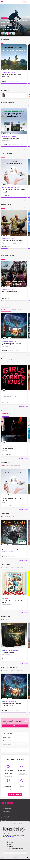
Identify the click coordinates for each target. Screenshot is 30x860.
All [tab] (1, 41)
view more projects (24, 86)
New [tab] (10, 413)
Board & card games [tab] (6, 309)
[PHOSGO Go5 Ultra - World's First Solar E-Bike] (14, 57)
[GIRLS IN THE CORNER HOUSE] (14, 377)
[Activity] (23, 1)
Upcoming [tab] (8, 156)
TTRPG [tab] (14, 309)
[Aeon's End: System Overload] (14, 532)
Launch (14, 725)
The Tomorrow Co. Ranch (9, 291)
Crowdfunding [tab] (15, 156)
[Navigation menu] (28, 1)
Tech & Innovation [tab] (8, 41)
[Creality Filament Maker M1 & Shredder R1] (14, 121)
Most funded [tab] (10, 465)
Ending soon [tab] (17, 465)
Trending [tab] (3, 465)
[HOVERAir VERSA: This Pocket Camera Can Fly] (14, 172)
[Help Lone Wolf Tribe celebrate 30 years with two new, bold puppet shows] (14, 223)
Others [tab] (26, 309)
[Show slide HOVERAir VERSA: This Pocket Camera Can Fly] (4, 33)
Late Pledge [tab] (22, 156)
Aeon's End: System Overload (11, 550)
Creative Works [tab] (16, 41)
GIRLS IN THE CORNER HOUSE (10, 395)
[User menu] (26, 2)
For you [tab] (3, 156)
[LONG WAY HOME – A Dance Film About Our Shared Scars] (14, 429)
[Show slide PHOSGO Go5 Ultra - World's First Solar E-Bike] (11, 33)
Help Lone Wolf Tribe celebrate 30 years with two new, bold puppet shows (12, 241)
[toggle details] (26, 83)
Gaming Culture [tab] (25, 41)
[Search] (20, 2)
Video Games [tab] (20, 309)
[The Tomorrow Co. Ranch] (14, 274)
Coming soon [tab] (4, 413)
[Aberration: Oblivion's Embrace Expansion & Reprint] (14, 325)
